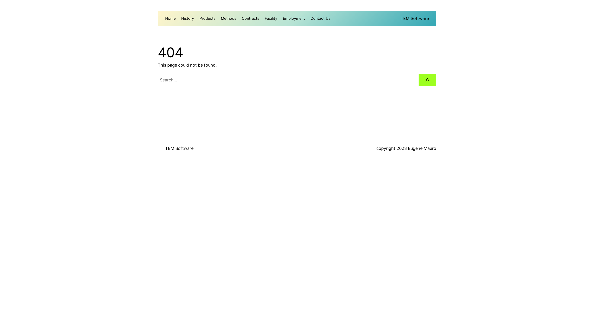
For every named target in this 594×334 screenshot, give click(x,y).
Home (170, 18)
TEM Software (414, 18)
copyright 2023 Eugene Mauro (406, 148)
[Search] (427, 80)
